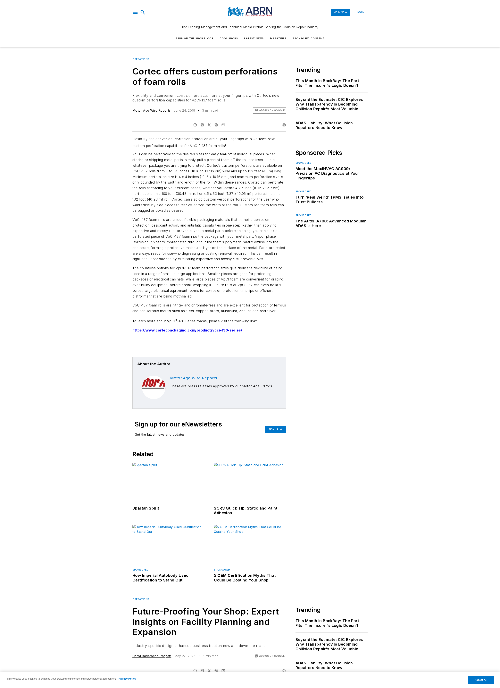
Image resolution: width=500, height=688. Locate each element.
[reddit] (216, 125)
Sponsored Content (308, 38)
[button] (135, 12)
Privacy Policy (127, 678)
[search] (143, 12)
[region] (250, 680)
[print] (284, 125)
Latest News (254, 38)
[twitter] (209, 125)
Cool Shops (229, 38)
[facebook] (195, 125)
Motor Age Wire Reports (151, 110)
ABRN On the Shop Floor (194, 38)
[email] (223, 125)
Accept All (481, 679)
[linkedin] (202, 125)
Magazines (278, 38)
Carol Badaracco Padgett (151, 656)
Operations (140, 59)
